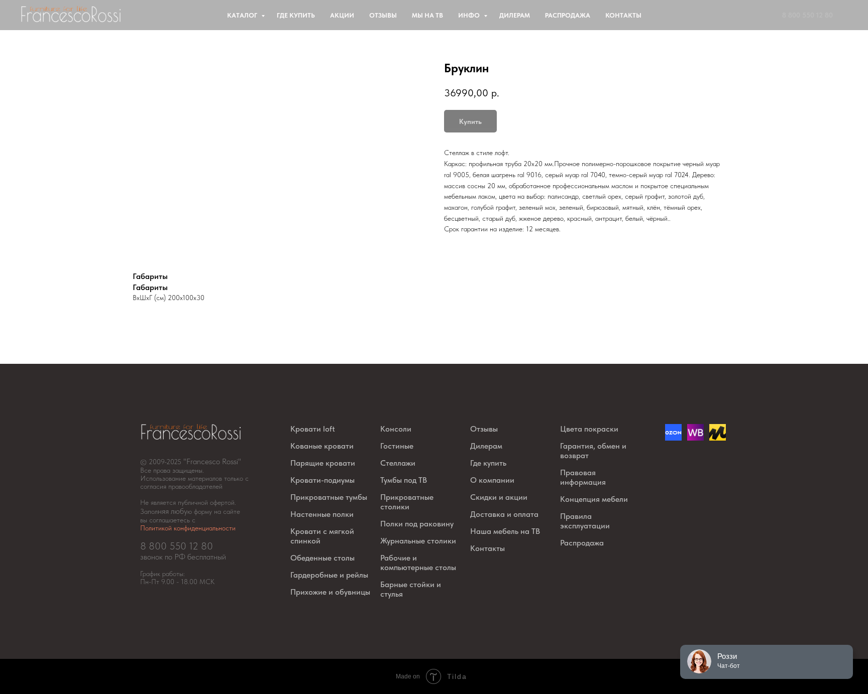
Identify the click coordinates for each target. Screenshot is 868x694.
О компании (492, 480)
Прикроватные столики (406, 501)
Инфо (469, 15)
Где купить (296, 15)
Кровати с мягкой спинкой (322, 535)
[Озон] (673, 438)
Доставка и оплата (504, 514)
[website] (695, 438)
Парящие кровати (322, 463)
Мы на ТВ (427, 15)
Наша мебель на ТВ (505, 531)
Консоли (395, 429)
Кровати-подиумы (322, 480)
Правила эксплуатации (585, 520)
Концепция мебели (594, 499)
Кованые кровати (322, 446)
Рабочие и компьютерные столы (418, 562)
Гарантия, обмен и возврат (593, 450)
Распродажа (567, 15)
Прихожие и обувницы (330, 592)
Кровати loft (312, 429)
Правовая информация (583, 477)
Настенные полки (322, 514)
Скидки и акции (498, 497)
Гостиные (396, 446)
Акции (342, 15)
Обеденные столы (322, 558)
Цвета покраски (589, 429)
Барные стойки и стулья (410, 589)
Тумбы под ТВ (403, 480)
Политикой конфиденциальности (188, 528)
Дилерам (514, 15)
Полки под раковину (417, 523)
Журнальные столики (418, 540)
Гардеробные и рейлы (329, 575)
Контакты (623, 15)
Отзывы (383, 15)
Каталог (243, 15)
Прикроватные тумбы (328, 497)
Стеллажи (397, 463)
